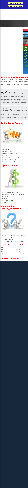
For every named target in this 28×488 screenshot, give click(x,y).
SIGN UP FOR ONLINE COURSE (15, 3)
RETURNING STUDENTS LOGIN (15, 6)
